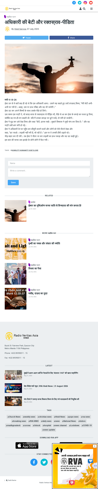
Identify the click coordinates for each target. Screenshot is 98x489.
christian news (45, 417)
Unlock (37, 425)
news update (49, 430)
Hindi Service (20, 29)
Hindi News (60, 417)
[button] (26, 38)
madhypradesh (13, 425)
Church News (14, 417)
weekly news (29, 417)
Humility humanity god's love (25, 150)
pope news (73, 417)
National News (70, 421)
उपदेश (33, 202)
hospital (47, 425)
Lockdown (74, 425)
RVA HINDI (34, 421)
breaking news (19, 421)
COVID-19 (87, 425)
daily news (46, 421)
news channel (61, 425)
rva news (86, 417)
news (57, 421)
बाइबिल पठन (11, 17)
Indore (82, 421)
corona (27, 425)
